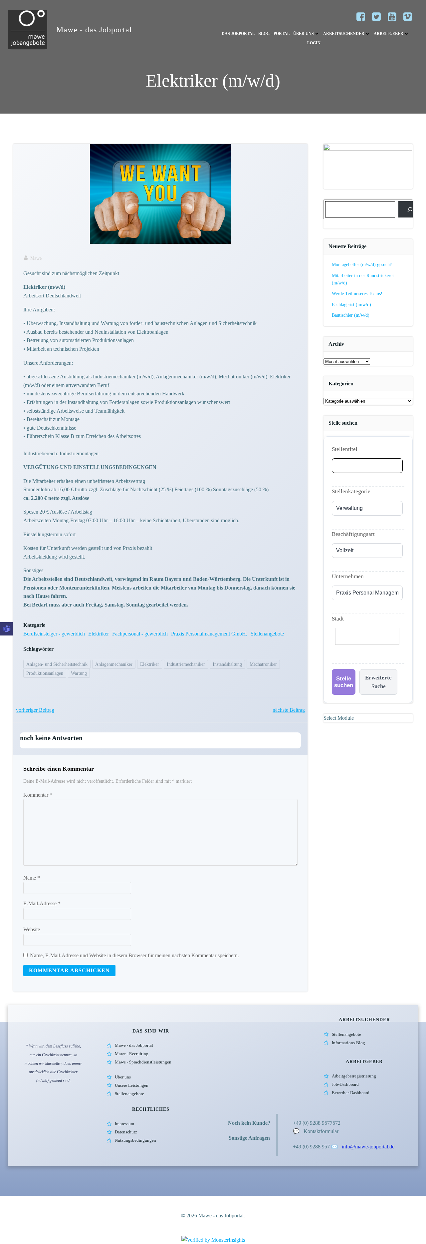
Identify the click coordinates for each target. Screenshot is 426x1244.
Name (31, 878)
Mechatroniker (263, 664)
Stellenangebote (267, 633)
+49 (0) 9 (303, 1146)
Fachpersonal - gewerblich (140, 633)
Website (31, 929)
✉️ (335, 1146)
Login (313, 43)
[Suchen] (410, 209)
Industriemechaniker (186, 664)
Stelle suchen (343, 681)
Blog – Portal (274, 33)
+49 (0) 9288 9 (308, 1123)
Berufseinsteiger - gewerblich (54, 633)
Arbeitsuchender (343, 33)
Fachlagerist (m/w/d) (351, 304)
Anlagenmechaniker (113, 664)
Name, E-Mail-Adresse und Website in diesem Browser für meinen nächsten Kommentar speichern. (134, 955)
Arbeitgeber (388, 33)
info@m (350, 1146)
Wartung (79, 673)
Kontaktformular (321, 1131)
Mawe (36, 258)
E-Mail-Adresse (42, 903)
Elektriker (98, 633)
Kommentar (37, 795)
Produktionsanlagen (44, 673)
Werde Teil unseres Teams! (357, 293)
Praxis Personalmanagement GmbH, (209, 633)
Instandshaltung (227, 664)
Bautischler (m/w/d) (350, 315)
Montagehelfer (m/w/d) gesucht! (362, 264)
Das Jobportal (238, 33)
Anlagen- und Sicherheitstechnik (57, 664)
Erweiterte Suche (378, 681)
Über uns (303, 33)
